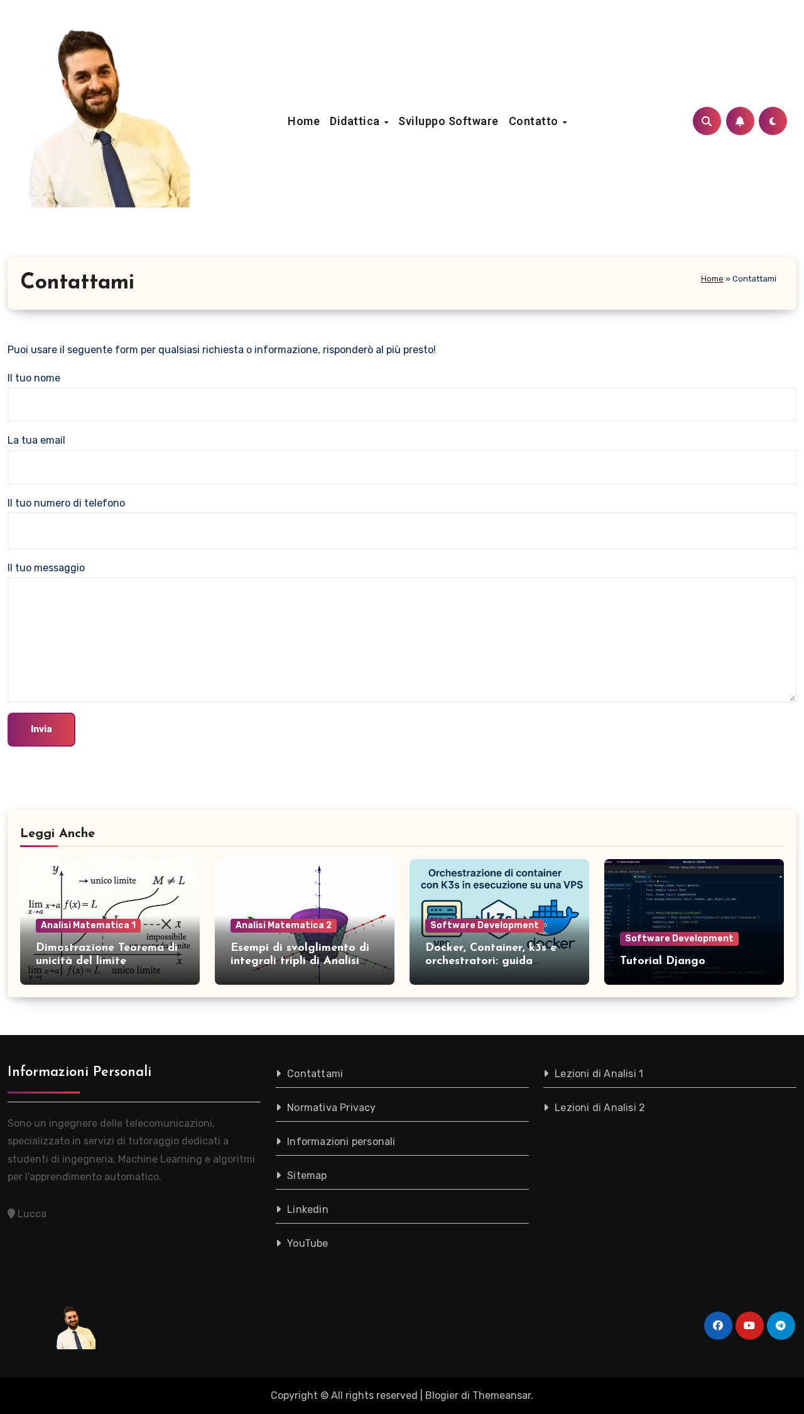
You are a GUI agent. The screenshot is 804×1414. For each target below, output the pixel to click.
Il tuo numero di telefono (66, 503)
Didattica (356, 121)
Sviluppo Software (448, 121)
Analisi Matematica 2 (284, 925)
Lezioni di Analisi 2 (600, 1108)
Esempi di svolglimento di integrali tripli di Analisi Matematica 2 (300, 962)
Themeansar (501, 1395)
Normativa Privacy (331, 1108)
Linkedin (308, 1209)
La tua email (36, 440)
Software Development (484, 925)
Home (304, 121)
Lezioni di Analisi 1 (599, 1074)
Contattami (315, 1074)
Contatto (535, 121)
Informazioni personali (341, 1142)
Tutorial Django (662, 961)
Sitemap (307, 1175)
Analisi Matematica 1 (88, 925)
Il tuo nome (34, 378)
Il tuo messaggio (46, 568)
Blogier (442, 1395)
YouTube (307, 1243)
